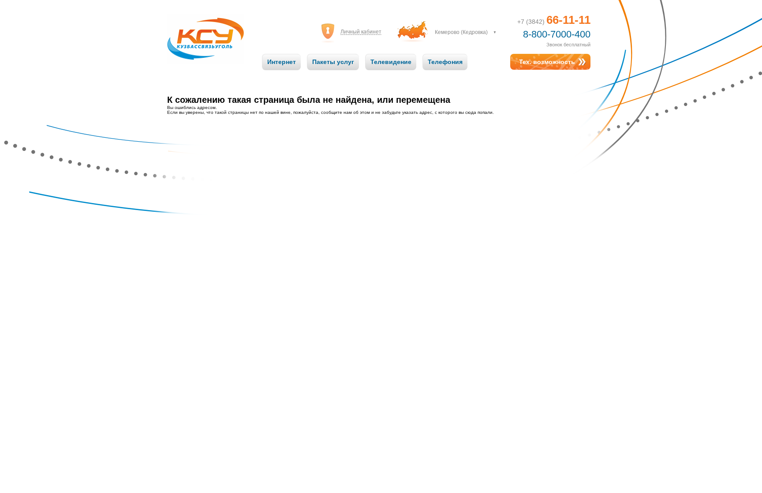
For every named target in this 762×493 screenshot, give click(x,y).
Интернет (281, 61)
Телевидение (390, 61)
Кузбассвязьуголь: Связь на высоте (205, 30)
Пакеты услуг (333, 61)
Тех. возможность (547, 61)
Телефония (445, 61)
